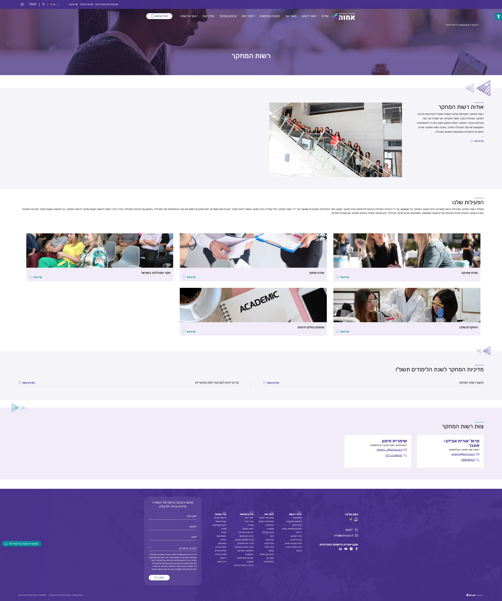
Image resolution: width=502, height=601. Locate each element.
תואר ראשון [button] (309, 16)
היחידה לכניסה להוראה (243, 565)
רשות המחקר (247, 528)
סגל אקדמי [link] (85, 4)
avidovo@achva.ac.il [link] (463, 454)
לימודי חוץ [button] (248, 16)
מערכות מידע (296, 539)
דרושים (223, 558)
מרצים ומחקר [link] (464, 25)
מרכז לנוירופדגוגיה (245, 543)
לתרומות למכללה (246, 532)
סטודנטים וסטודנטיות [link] (105, 4)
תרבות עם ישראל (267, 554)
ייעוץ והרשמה (220, 521)
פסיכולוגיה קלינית (266, 517)
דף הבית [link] (475, 25)
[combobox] (173, 548)
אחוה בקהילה (220, 554)
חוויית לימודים (220, 550)
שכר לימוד (249, 521)
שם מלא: (191, 516)
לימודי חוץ (249, 517)
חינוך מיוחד (269, 547)
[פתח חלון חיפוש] (43, 4)
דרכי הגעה (221, 561)
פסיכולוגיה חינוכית (266, 521)
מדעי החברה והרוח (294, 547)
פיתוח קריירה (220, 547)
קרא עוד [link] (344, 277)
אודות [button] (324, 16)
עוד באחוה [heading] (220, 514)
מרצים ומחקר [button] (227, 16)
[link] (498, 16)
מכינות (299, 550)
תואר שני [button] (290, 16)
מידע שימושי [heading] (246, 514)
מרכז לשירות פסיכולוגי (243, 547)
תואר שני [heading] (269, 514)
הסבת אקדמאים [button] (270, 16)
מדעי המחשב (296, 536)
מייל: (193, 537)
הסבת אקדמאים (246, 536)
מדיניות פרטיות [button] (54, 595)
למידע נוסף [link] (273, 382)
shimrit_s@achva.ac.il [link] (389, 449)
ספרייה (250, 525)
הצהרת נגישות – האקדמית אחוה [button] (71, 595)
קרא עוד (479, 141)
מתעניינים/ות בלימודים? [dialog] (23, 543)
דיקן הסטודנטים (219, 525)
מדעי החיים (297, 525)
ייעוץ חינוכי (269, 539)
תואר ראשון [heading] (295, 514)
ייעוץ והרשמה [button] (188, 16)
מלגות (223, 528)
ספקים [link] (72, 4)
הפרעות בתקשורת (294, 521)
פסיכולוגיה (297, 517)
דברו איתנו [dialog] (161, 16)
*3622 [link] (32, 4)
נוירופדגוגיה (269, 543)
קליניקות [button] (208, 16)
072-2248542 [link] (394, 455)
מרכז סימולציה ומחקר (244, 539)
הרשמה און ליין (220, 517)
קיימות (271, 550)
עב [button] (54, 4)
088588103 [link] (468, 459)
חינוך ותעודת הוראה (293, 543)
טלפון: (192, 526)
